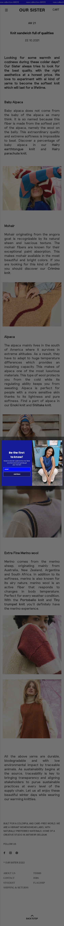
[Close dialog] (61, 442)
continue (16, 474)
